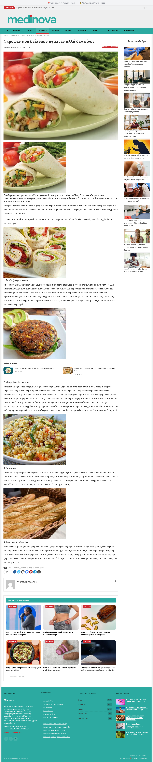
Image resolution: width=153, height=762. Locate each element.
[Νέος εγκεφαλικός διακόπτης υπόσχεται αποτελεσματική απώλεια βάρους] (120, 726)
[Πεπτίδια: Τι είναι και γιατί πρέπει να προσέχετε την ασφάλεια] (120, 702)
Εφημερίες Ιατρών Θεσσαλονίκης (54, 733)
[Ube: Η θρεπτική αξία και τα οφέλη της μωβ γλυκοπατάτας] (61, 652)
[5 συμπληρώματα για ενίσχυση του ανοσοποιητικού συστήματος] (98, 617)
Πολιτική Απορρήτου (50, 717)
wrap (10, 567)
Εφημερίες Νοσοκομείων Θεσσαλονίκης (56, 737)
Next (117, 95)
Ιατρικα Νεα (17, 31)
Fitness (68, 31)
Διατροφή (82, 709)
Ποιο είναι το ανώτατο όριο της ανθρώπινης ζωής (137, 708)
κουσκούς (24, 567)
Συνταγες (55, 31)
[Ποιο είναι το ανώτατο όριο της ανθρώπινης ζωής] (120, 710)
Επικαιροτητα (129, 31)
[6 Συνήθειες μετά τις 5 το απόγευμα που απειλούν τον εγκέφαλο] (23, 617)
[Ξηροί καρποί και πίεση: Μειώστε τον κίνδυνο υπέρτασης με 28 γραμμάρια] (120, 718)
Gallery (106, 46)
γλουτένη (16, 567)
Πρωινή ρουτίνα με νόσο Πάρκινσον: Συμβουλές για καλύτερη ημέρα (134, 133)
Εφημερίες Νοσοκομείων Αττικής (54, 730)
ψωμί (42, 567)
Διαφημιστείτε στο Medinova (53, 704)
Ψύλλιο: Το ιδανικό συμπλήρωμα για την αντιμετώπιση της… (35, 368)
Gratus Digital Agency (140, 758)
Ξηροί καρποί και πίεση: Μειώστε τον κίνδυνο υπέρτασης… (135, 718)
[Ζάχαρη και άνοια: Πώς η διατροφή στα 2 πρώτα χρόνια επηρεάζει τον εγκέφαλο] (98, 652)
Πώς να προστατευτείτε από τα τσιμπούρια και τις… (137, 733)
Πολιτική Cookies (49, 714)
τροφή (30, 567)
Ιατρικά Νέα (83, 714)
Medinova (9, 700)
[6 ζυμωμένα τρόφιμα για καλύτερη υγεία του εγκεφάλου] (23, 652)
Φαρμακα (96, 31)
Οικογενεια (82, 31)
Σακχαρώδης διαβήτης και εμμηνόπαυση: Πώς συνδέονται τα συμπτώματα (136, 87)
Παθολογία (82, 704)
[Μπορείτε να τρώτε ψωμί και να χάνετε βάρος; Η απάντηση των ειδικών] (68, 370)
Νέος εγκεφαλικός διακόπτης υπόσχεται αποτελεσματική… (134, 726)
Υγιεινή (37, 567)
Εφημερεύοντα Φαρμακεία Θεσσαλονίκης (57, 727)
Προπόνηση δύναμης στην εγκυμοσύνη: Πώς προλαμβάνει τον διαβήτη (135, 223)
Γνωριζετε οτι (113, 31)
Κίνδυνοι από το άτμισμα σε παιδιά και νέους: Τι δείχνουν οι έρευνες (136, 247)
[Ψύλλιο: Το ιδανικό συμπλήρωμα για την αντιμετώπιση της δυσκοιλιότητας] (8, 370)
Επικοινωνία (47, 707)
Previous (3, 95)
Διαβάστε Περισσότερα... (13, 732)
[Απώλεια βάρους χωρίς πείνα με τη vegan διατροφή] (61, 617)
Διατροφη (43, 31)
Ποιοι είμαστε (48, 711)
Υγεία (80, 700)
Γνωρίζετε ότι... (84, 718)
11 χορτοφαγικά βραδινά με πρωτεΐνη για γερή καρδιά (35, 8)
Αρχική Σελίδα (48, 701)
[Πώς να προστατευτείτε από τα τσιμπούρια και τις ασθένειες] (120, 734)
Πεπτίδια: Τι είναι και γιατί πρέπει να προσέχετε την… (136, 700)
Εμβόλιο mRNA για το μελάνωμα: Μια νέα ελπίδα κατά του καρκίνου (136, 64)
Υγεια (30, 31)
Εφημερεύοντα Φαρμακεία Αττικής (55, 724)
